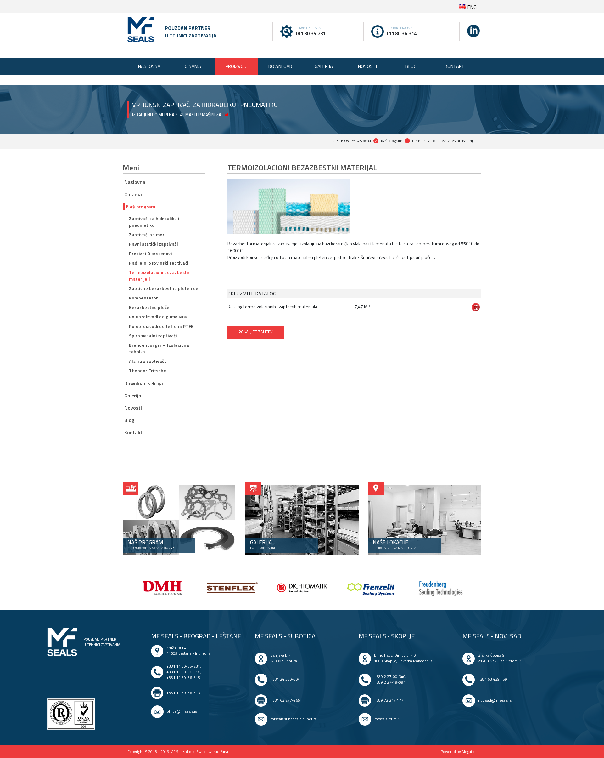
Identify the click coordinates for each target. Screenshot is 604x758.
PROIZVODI (237, 66)
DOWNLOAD (280, 66)
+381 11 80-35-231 (183, 666)
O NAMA (193, 66)
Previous (123, 589)
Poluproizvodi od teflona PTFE (161, 326)
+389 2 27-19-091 (389, 682)
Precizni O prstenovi (150, 253)
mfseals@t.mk (386, 719)
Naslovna (134, 182)
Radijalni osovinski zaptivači (158, 262)
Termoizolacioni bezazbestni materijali (160, 275)
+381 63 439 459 (492, 679)
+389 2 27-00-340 (389, 677)
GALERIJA (324, 66)
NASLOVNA (149, 66)
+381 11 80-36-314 (183, 672)
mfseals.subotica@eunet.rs (293, 719)
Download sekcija (143, 383)
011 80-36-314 (402, 33)
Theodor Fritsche (147, 370)
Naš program (140, 206)
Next (481, 589)
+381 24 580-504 (285, 679)
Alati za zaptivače (148, 361)
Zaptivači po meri (147, 234)
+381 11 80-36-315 (183, 678)
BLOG (411, 66)
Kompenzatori (144, 297)
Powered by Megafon (459, 752)
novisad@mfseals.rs (495, 700)
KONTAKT (455, 66)
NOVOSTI (367, 66)
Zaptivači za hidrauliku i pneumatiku (154, 221)
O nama (133, 194)
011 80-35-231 (311, 33)
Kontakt (133, 432)
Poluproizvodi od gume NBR (158, 316)
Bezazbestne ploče (149, 307)
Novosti (133, 408)
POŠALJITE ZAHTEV (255, 332)
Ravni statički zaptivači (153, 244)
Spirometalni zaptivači (153, 335)
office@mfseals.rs (182, 711)
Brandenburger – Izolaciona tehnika (159, 348)
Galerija (132, 395)
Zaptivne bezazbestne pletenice (163, 288)
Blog (129, 420)
